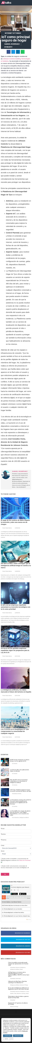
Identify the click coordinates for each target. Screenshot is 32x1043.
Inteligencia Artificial (24, 817)
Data (15, 993)
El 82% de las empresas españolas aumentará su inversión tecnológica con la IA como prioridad (15, 607)
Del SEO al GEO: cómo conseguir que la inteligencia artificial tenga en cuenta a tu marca (16, 565)
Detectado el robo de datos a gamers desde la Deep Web (18, 997)
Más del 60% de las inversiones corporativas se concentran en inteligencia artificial (19, 781)
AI (12, 763)
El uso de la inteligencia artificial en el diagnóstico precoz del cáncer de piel (18, 988)
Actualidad (14, 793)
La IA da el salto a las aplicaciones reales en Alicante (19, 770)
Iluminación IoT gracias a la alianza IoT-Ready (18, 1003)
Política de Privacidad (24, 860)
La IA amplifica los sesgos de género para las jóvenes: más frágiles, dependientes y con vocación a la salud (20, 813)
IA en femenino (15, 817)
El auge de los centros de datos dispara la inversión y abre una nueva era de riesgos (15, 522)
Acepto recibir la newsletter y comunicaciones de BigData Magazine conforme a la (15, 859)
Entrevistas (18, 978)
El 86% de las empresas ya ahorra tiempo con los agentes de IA (19, 760)
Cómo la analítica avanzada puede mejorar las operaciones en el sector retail (18, 964)
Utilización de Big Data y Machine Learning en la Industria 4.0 (17, 982)
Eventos (15, 763)
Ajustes (6, 1038)
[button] (30, 2)
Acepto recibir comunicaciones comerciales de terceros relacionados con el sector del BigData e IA (15, 866)
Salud (27, 993)
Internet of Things (13, 33)
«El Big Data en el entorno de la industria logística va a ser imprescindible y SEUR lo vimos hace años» (18, 974)
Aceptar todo (8, 1035)
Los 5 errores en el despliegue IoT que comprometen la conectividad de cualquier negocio (15, 731)
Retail (21, 969)
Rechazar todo (18, 1035)
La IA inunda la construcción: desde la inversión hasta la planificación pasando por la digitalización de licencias (20, 802)
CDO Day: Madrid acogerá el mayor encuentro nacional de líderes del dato (20, 790)
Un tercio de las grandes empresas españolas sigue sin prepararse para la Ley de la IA (15, 650)
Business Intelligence (21, 967)
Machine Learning (21, 993)
